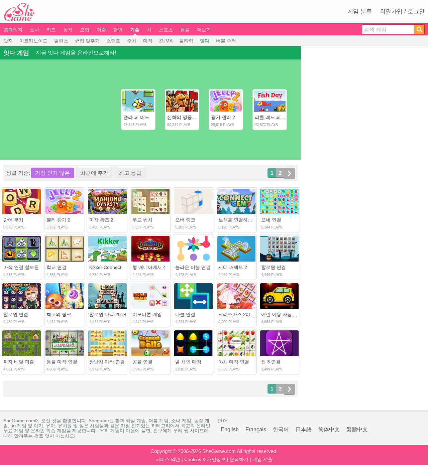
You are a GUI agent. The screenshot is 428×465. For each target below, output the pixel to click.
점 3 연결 (271, 361)
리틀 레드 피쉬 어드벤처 (280, 117)
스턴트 (113, 40)
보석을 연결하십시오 (240, 219)
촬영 (118, 29)
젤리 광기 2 (58, 219)
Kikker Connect (105, 267)
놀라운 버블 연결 (193, 267)
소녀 (34, 29)
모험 (84, 29)
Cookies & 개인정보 (205, 459)
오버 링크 (185, 219)
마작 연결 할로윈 (21, 267)
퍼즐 (101, 29)
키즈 (51, 29)
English (230, 429)
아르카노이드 (33, 40)
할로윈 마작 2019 (107, 314)
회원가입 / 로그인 (402, 11)
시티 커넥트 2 (232, 267)
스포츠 (166, 29)
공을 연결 (142, 361)
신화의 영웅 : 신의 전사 (191, 117)
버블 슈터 (226, 40)
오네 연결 (271, 219)
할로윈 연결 (273, 267)
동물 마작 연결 (61, 361)
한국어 (281, 429)
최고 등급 (130, 173)
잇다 (204, 40)
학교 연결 (56, 267)
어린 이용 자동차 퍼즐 (284, 314)
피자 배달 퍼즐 (18, 361)
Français (255, 429)
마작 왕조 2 (101, 219)
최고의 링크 (58, 314)
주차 (131, 40)
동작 (68, 29)
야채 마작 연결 (233, 361)
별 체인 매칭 (188, 361)
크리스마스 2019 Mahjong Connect (255, 314)
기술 (134, 29)
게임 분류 (359, 11)
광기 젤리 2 (223, 117)
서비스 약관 (167, 459)
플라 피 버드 (136, 117)
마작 (147, 40)
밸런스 (61, 40)
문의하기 (239, 459)
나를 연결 (185, 314)
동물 (185, 29)
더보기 (204, 29)
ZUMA (166, 40)
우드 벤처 (142, 219)
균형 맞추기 (87, 40)
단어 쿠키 (13, 219)
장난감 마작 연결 (107, 361)
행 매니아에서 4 (149, 267)
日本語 (304, 429)
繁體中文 (357, 429)
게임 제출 (262, 459)
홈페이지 (13, 29)
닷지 (8, 40)
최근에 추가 (94, 173)
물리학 (186, 40)
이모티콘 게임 (147, 314)
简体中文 (329, 429)
